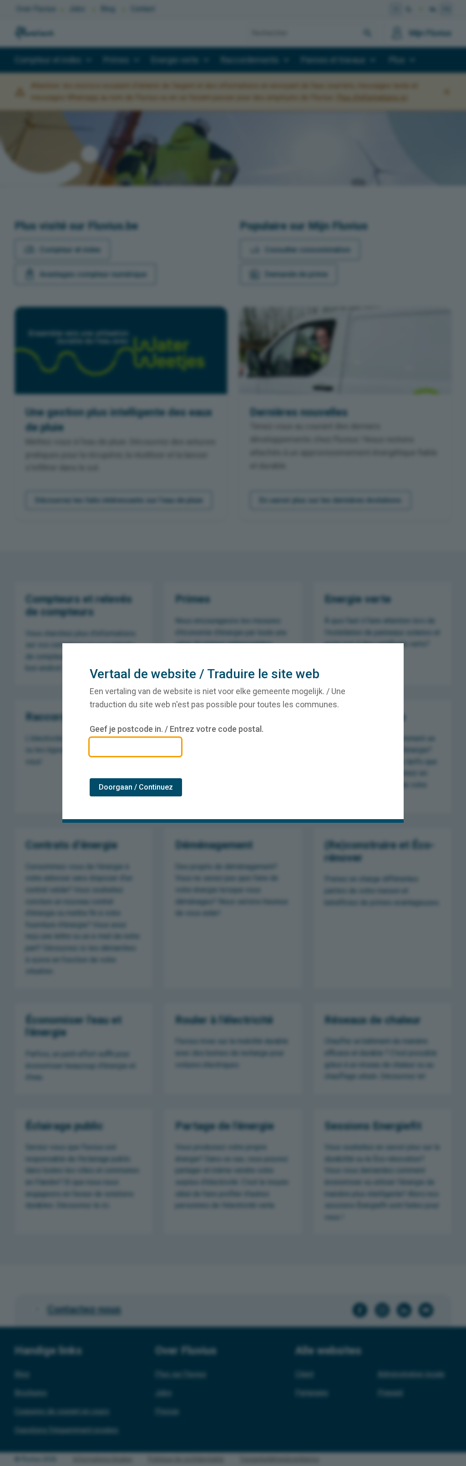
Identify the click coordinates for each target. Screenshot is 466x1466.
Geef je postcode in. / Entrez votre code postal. (176, 729)
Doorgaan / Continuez (136, 787)
